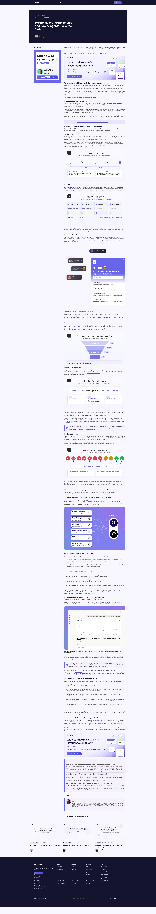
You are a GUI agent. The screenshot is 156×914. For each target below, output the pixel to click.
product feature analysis (84, 231)
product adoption (73, 228)
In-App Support (60, 885)
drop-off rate (89, 116)
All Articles (109, 898)
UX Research (37, 877)
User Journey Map (104, 881)
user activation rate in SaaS (93, 373)
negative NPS (118, 442)
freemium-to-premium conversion (74, 325)
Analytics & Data (45, 17)
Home (36, 17)
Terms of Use (36, 899)
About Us (73, 872)
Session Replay (37, 885)
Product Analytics (60, 866)
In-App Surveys (104, 866)
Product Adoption (37, 876)
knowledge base (96, 237)
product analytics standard (95, 720)
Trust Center (73, 883)
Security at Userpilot (75, 880)
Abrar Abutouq (42, 36)
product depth (94, 190)
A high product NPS (68, 442)
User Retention (104, 875)
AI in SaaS (36, 889)
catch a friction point (81, 91)
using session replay (94, 663)
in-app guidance (110, 314)
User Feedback (60, 869)
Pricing (65, 2)
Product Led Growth (61, 883)
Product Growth (89, 878)
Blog (87, 866)
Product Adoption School (91, 868)
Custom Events (69, 689)
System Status (74, 881)
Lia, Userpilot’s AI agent (69, 656)
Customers (81, 2)
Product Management (90, 881)
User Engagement (37, 879)
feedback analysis (92, 443)
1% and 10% (79, 326)
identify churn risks (84, 695)
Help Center (73, 878)
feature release (78, 672)
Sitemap (88, 874)
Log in (111, 2)
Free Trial (76, 2)
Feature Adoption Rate (71, 564)
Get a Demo (117, 2)
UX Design (88, 883)
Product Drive (89, 869)
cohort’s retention (112, 91)
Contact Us (73, 871)
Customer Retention (61, 881)
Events (72, 866)
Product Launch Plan (38, 883)
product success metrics (118, 723)
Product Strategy (104, 872)
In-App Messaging (37, 882)
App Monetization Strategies (39, 886)
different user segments (70, 188)
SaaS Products (37, 880)
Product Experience (38, 888)
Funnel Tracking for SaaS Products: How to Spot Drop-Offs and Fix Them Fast (92, 121)
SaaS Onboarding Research (91, 871)
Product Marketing (90, 880)
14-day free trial (98, 729)
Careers (73, 868)
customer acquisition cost (92, 103)
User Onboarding (60, 878)
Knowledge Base (37, 874)
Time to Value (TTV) (70, 559)
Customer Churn (104, 874)
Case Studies (89, 872)
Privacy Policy (42, 899)
